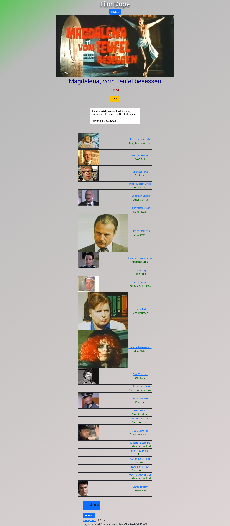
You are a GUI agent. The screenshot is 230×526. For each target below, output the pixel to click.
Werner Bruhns (140, 155)
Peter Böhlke (140, 398)
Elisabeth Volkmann (140, 258)
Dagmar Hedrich (140, 139)
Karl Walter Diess (140, 208)
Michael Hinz (140, 171)
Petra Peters (140, 282)
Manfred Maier (140, 450)
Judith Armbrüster (140, 386)
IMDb (115, 98)
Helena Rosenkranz (140, 347)
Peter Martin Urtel (140, 183)
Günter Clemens (140, 231)
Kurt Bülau (140, 410)
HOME (115, 11)
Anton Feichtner (140, 418)
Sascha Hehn (140, 430)
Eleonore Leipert (140, 442)
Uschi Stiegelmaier (140, 474)
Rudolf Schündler (140, 196)
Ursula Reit (140, 309)
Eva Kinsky (140, 270)
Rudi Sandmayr (140, 466)
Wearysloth (89, 520)
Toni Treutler (140, 374)
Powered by (98, 121)
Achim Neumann (140, 458)
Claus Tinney (140, 486)
